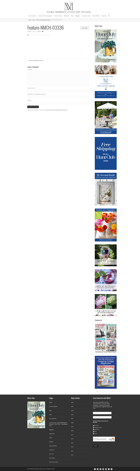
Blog (72, 16)
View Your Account (53, 462)
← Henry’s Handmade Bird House (35, 60)
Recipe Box (52, 433)
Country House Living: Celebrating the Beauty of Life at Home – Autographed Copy (58, 424)
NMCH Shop (96, 429)
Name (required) (31, 88)
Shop (50, 414)
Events (95, 433)
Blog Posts (96, 425)
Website (29, 100)
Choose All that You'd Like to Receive (100, 421)
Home (50, 402)
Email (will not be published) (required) (36, 94)
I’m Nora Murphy (53, 406)
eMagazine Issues (98, 427)
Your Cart (51, 454)
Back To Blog (84, 28)
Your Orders (52, 458)
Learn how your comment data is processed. (56, 110)
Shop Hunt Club (32, 16)
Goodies (51, 441)
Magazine (77, 16)
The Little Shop (58, 16)
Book (95, 431)
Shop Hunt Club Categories (45, 16)
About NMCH (96, 16)
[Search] (109, 15)
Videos (50, 437)
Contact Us (51, 450)
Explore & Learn (86, 16)
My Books (66, 16)
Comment (29, 69)
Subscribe (104, 16)
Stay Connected (53, 446)
